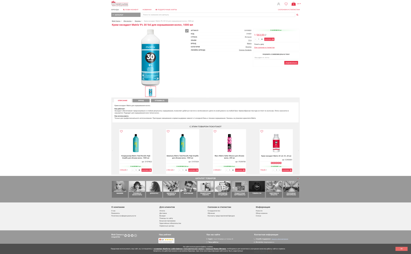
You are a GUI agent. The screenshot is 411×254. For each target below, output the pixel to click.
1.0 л (250, 40)
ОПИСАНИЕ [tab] (122, 100)
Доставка (163, 213)
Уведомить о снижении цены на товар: (276, 54)
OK (402, 249)
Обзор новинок (261, 213)
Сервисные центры (166, 226)
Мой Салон (116, 21)
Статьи (258, 216)
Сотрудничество (214, 211)
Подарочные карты (167, 10)
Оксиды (138, 21)
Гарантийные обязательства (170, 223)
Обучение (211, 213)
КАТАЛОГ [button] (118, 15)
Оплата (162, 211)
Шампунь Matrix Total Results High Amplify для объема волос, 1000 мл (183, 157)
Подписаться (291, 63)
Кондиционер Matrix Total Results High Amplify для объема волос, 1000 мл (135, 157)
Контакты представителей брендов (221, 216)
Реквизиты (115, 213)
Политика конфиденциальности (123, 216)
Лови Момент (131, 10)
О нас (113, 211)
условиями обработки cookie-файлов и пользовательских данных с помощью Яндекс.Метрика (190, 249)
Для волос (128, 21)
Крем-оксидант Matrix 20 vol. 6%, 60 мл (276, 156)
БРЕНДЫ (115, 10)
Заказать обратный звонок (279, 239)
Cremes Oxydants (245, 50)
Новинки (147, 10)
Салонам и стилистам (289, 10)
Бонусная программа (167, 221)
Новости (259, 211)
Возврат (162, 216)
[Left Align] (272, 163)
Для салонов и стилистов (264, 48)
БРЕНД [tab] (141, 100)
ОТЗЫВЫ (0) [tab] (159, 100)
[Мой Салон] (120, 3)
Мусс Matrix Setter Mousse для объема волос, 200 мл (229, 157)
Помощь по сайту (166, 218)
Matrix (249, 43)
